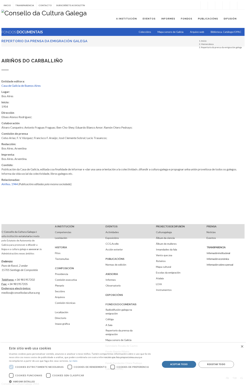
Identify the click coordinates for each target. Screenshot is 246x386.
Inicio (7, 5)
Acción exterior (114, 249)
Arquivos (60, 297)
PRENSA (211, 226)
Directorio (60, 317)
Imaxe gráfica (62, 323)
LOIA (159, 284)
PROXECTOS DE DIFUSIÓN (170, 226)
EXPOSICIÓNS (114, 294)
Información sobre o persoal (220, 264)
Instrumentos (164, 289)
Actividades (112, 232)
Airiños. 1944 (9, 184)
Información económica (218, 258)
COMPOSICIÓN (64, 268)
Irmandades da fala (166, 249)
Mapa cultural (163, 266)
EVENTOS (111, 226)
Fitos (58, 253)
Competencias (63, 232)
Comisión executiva (66, 279)
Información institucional (218, 253)
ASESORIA (112, 273)
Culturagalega (164, 232)
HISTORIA (61, 247)
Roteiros (161, 261)
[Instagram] (196, 5)
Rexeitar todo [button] (216, 364)
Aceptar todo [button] (179, 364)
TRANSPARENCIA (216, 247)
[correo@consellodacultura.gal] (241, 5)
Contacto (45, 5)
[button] (82, 381)
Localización (61, 312)
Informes (111, 279)
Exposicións (112, 237)
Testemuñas (62, 258)
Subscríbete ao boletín (70, 5)
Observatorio (113, 285)
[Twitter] (211, 5)
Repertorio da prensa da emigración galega (44, 41)
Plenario (59, 285)
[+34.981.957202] (233, 5)
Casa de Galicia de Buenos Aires (21, 85)
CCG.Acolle (112, 243)
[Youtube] (226, 5)
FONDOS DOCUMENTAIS (121, 304)
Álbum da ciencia (165, 237)
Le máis (73, 360)
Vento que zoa (164, 255)
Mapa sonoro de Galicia (118, 339)
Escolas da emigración (168, 272)
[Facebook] (204, 5)
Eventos (211, 237)
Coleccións (145, 31)
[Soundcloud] (218, 5)
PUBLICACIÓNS (115, 258)
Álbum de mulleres (166, 243)
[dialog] (123, 364)
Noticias (211, 232)
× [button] (242, 346)
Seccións (60, 291)
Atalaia (160, 278)
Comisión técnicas (65, 302)
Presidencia (61, 273)
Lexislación (61, 237)
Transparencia (24, 5)
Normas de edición (116, 264)
